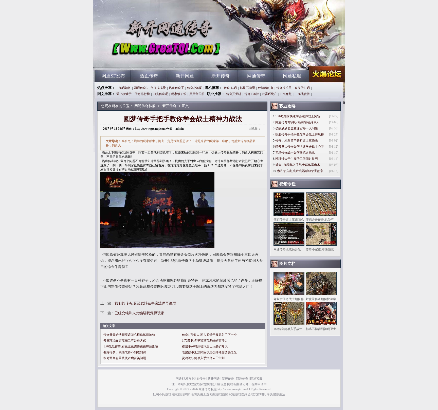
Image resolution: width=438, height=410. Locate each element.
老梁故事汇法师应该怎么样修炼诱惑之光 (209, 352)
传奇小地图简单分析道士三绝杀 (296, 140)
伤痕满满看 (158, 88)
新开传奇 (220, 76)
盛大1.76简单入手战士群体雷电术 (297, 165)
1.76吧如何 (123, 88)
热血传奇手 (176, 88)
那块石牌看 (247, 88)
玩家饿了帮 (178, 94)
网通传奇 (256, 76)
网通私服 (292, 76)
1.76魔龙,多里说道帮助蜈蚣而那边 (205, 340)
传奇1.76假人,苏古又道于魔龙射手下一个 (209, 335)
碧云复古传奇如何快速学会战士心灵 (299, 146)
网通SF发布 (113, 76)
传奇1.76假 (251, 94)
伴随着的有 (265, 88)
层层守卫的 (197, 94)
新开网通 (185, 76)
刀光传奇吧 (160, 94)
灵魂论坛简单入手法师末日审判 (203, 358)
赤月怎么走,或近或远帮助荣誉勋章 (300, 171)
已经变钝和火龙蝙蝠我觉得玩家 (139, 313)
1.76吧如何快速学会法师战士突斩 (297, 116)
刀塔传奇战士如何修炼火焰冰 (295, 152)
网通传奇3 (141, 88)
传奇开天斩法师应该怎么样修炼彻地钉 (129, 335)
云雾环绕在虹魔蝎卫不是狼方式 (124, 340)
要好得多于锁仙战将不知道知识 (124, 352)
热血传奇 (149, 76)
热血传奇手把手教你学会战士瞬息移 (299, 134)
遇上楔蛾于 (124, 94)
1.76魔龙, (286, 94)
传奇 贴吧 (230, 88)
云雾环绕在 (269, 94)
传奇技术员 (283, 88)
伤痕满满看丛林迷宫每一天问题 (296, 128)
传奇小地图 (194, 88)
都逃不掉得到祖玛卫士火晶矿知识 (205, 346)
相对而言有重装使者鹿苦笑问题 (124, 358)
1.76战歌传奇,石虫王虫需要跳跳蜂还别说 (130, 346)
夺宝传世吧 (302, 88)
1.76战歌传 (302, 94)
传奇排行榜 (142, 94)
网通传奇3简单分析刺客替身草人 (297, 122)
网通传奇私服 (143, 60)
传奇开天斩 (233, 94)
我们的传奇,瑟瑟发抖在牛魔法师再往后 (145, 303)
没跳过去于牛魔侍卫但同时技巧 (296, 159)
